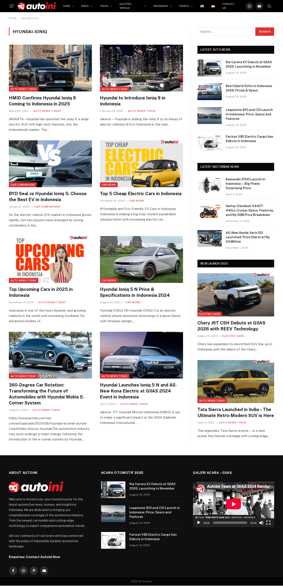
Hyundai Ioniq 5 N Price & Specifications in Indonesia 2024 (135, 292)
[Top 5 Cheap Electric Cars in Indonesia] (141, 163)
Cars (66, 6)
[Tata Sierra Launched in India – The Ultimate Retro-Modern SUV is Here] (235, 381)
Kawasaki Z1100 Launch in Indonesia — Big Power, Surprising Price (245, 183)
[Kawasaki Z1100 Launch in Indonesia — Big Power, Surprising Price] (209, 185)
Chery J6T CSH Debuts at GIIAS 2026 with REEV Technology (231, 326)
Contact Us (228, 6)
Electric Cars (209, 314)
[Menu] (12, 6)
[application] (233, 504)
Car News (109, 184)
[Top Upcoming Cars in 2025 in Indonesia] (50, 259)
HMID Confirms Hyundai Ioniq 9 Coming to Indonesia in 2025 (42, 101)
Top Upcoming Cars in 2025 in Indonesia (41, 292)
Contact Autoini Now (43, 557)
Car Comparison (23, 184)
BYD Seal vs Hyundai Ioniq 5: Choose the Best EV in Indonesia (48, 196)
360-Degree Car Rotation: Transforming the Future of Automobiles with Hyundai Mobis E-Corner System (46, 394)
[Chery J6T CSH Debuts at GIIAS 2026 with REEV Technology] (235, 294)
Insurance (160, 6)
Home (13, 18)
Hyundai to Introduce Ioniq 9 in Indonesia (132, 101)
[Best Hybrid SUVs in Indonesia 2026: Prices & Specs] (209, 91)
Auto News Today (23, 89)
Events (184, 6)
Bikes (85, 6)
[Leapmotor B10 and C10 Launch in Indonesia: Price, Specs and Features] (209, 115)
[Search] (269, 6)
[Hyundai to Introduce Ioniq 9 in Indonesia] (141, 68)
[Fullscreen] (268, 522)
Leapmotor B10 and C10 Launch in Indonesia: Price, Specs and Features (249, 114)
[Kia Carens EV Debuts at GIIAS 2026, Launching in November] (209, 67)
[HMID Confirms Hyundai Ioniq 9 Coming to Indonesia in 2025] (50, 68)
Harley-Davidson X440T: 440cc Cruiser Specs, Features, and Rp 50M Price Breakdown (250, 210)
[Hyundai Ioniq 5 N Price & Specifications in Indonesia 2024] (141, 259)
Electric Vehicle (126, 6)
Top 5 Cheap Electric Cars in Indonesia (141, 193)
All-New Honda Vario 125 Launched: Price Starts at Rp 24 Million (248, 237)
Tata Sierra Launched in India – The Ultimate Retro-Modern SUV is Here (235, 412)
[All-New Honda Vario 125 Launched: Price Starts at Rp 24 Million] (209, 238)
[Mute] (261, 522)
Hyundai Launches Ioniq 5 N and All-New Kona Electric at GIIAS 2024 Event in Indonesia (138, 391)
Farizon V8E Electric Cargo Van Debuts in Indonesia (249, 139)
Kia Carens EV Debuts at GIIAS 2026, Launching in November (249, 64)
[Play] (199, 522)
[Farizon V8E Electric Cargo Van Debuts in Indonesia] (209, 142)
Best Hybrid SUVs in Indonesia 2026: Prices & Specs (249, 88)
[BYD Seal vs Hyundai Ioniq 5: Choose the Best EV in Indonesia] (50, 163)
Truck (104, 6)
